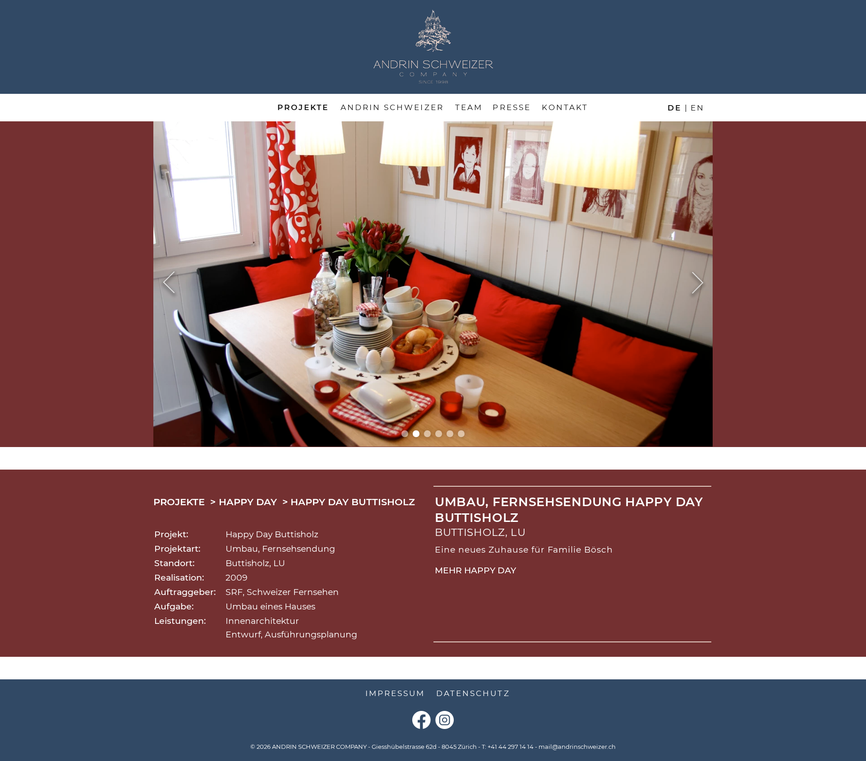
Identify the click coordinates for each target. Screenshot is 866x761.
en (698, 107)
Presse (511, 107)
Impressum (395, 693)
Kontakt (565, 107)
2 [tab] (416, 433)
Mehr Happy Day (475, 570)
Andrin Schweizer (392, 107)
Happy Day (248, 501)
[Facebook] (421, 720)
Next (698, 284)
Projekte (303, 107)
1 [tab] (404, 433)
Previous (169, 284)
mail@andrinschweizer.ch (577, 746)
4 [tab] (438, 433)
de (675, 107)
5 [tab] (450, 433)
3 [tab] (427, 433)
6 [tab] (461, 433)
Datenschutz (473, 693)
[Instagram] (444, 720)
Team (469, 107)
